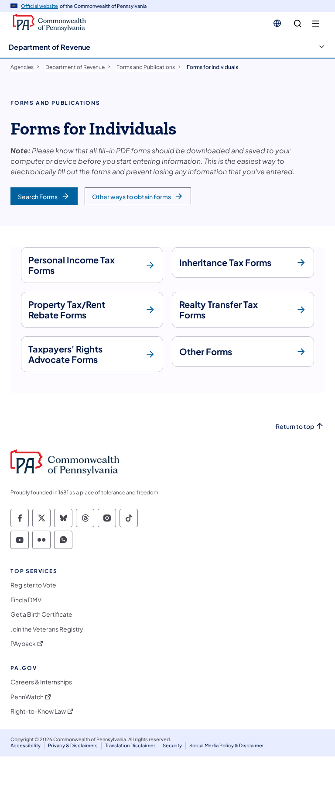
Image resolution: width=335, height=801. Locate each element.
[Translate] (277, 23)
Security (172, 745)
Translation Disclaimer (130, 745)
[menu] (316, 23)
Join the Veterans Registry (46, 629)
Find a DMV (25, 600)
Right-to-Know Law (38, 711)
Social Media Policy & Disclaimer (226, 745)
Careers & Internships (41, 682)
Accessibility (25, 745)
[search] (298, 23)
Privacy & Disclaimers (73, 745)
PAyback (23, 643)
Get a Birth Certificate (41, 614)
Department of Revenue (49, 47)
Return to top (295, 426)
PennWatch (27, 697)
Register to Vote (33, 585)
